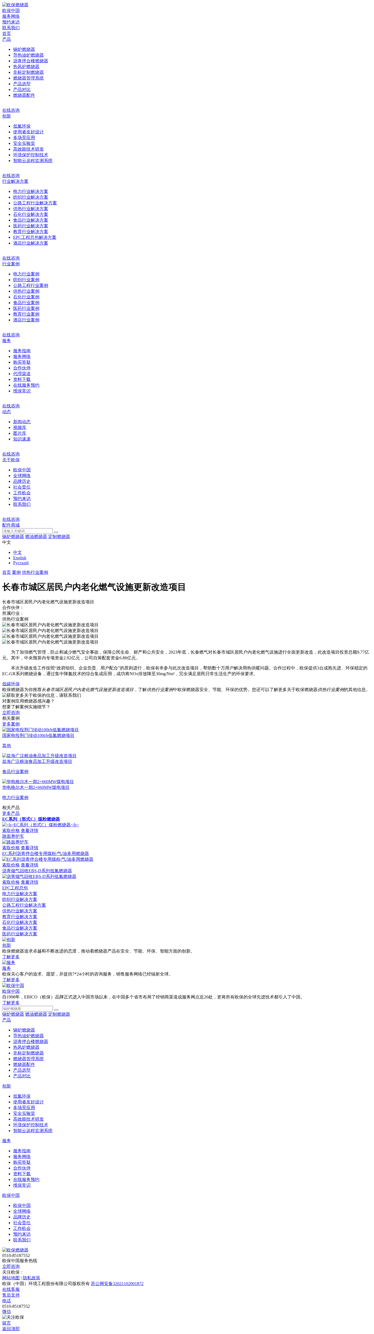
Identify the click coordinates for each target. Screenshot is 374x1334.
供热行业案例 (26, 291)
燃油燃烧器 (36, 536)
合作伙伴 (22, 368)
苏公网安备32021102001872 (117, 1283)
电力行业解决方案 (30, 191)
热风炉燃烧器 (26, 66)
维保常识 (22, 391)
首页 (6, 33)
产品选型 (22, 83)
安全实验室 (24, 143)
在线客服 (11, 1289)
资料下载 (22, 379)
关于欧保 (11, 459)
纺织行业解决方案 (30, 197)
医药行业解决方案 (30, 226)
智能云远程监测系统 (33, 160)
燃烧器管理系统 (28, 78)
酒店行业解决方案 (30, 243)
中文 (17, 552)
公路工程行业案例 (30, 285)
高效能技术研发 (28, 149)
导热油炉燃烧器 (28, 55)
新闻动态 (22, 421)
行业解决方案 (15, 181)
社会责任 (22, 487)
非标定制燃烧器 (28, 72)
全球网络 (22, 475)
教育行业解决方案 (30, 231)
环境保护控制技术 (30, 154)
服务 (6, 340)
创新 (6, 116)
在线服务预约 (26, 385)
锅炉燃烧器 (24, 49)
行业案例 (11, 263)
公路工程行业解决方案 (35, 203)
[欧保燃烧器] (15, 4)
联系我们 (11, 27)
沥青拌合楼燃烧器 (30, 60)
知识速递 (22, 439)
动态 (6, 411)
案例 (16, 572)
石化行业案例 (26, 297)
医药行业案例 (26, 308)
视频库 (19, 427)
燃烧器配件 (24, 95)
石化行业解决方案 (30, 214)
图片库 (19, 433)
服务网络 (11, 16)
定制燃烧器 (59, 536)
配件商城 (11, 525)
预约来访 (11, 22)
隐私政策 (31, 1278)
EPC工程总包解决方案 (34, 237)
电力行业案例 (26, 274)
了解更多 (11, 956)
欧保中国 (11, 10)
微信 (6, 1311)
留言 (6, 1323)
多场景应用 (24, 137)
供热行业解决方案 (30, 208)
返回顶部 (11, 1328)
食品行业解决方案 (30, 220)
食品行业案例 (26, 302)
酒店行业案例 (26, 320)
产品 (6, 39)
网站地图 (11, 1278)
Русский (21, 562)
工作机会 (22, 492)
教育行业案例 (26, 314)
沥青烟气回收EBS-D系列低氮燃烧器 (37, 870)
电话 (6, 1300)
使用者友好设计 (28, 132)
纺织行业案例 (26, 279)
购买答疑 (22, 362)
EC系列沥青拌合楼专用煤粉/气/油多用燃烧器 (45, 853)
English (19, 558)
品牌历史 (22, 481)
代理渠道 (22, 373)
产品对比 (22, 89)
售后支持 (11, 1295)
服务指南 (22, 350)
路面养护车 (13, 836)
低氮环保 (22, 126)
